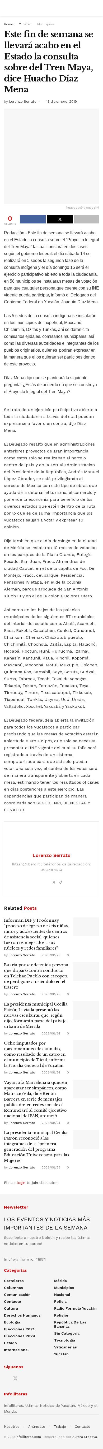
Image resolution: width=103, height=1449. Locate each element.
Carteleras (14, 1281)
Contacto (12, 1301)
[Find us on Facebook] (6, 1379)
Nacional (62, 1294)
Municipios (45, 24)
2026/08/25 (50, 955)
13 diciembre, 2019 (61, 102)
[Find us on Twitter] (15, 1378)
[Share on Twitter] (60, 219)
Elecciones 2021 (19, 1329)
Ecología (12, 1322)
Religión (61, 1315)
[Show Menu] (6, 8)
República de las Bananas (70, 1324)
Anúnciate (36, 1427)
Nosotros (12, 1427)
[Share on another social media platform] (86, 219)
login (21, 1182)
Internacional (16, 1350)
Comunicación (17, 1294)
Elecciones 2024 (19, 1336)
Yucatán (25, 24)
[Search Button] (97, 8)
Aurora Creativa (84, 1437)
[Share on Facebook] (33, 219)
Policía (60, 1301)
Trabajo (60, 1427)
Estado (10, 1343)
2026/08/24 (50, 1033)
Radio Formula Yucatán (75, 1308)
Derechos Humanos (22, 1315)
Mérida (60, 1281)
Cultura (11, 1308)
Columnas (13, 1288)
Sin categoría (66, 1333)
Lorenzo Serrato (22, 102)
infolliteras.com (28, 1437)
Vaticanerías (65, 1347)
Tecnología (64, 1340)
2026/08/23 (50, 1167)
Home (8, 24)
